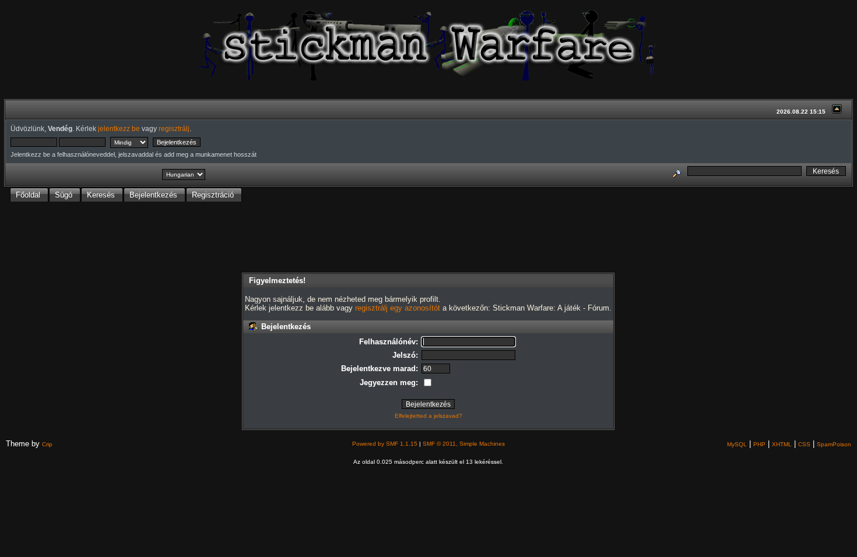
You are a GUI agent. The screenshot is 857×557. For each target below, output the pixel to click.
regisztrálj (174, 128)
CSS (804, 444)
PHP (759, 444)
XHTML (782, 444)
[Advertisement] (428, 238)
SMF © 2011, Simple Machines (464, 443)
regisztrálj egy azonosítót (397, 308)
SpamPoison (834, 444)
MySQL (737, 444)
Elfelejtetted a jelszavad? (428, 416)
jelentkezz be (119, 128)
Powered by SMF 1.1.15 (384, 443)
